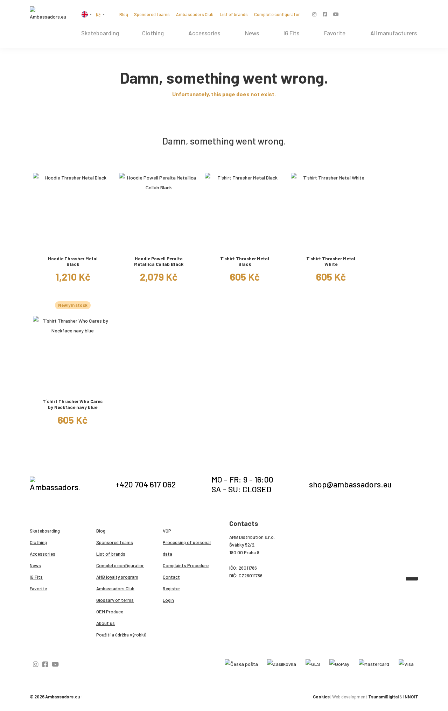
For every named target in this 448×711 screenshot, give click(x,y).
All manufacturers (393, 32)
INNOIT (410, 696)
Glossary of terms (115, 600)
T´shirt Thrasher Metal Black (244, 261)
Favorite (334, 32)
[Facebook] (325, 14)
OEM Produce (109, 611)
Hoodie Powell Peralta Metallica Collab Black (158, 261)
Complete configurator (277, 14)
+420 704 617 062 (145, 484)
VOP (167, 531)
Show (73, 244)
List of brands (234, 14)
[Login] (406, 14)
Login (168, 600)
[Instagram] (314, 14)
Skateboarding (100, 32)
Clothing (153, 32)
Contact (171, 577)
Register (171, 588)
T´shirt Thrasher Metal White (330, 261)
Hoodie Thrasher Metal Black (73, 261)
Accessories (204, 32)
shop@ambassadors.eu (350, 484)
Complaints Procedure (186, 565)
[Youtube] (336, 14)
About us (105, 623)
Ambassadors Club (195, 14)
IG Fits (291, 32)
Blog (123, 14)
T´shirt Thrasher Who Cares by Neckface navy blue (73, 404)
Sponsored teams (152, 14)
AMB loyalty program (117, 577)
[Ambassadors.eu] (48, 14)
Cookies (321, 696)
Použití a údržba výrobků (121, 635)
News (252, 32)
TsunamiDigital (383, 696)
